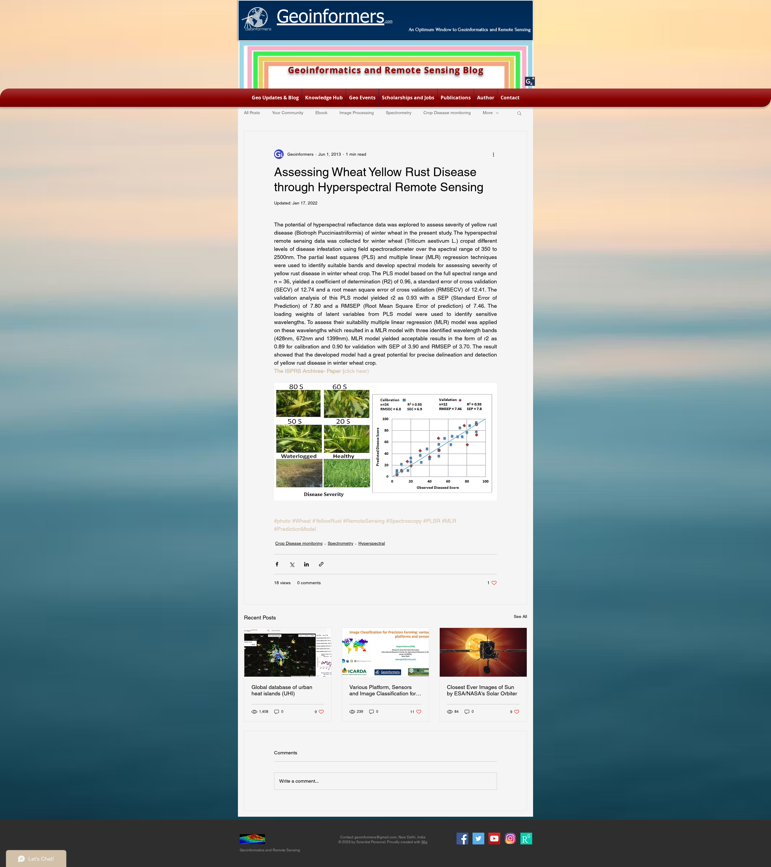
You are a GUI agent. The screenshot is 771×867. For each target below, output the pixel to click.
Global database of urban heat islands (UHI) (281, 690)
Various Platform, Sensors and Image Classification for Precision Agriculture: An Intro (385, 690)
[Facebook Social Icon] (462, 838)
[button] (519, 113)
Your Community (287, 112)
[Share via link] (321, 564)
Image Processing (356, 112)
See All (520, 616)
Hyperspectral (371, 543)
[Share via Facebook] (277, 564)
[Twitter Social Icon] (478, 838)
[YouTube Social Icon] (494, 838)
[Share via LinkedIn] (306, 564)
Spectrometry (398, 112)
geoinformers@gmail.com (375, 837)
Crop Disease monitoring (447, 112)
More (488, 112)
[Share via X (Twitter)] (292, 564)
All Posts (252, 112)
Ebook (321, 112)
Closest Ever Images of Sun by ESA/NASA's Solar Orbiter (482, 690)
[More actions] (493, 154)
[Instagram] (510, 838)
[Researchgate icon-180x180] (526, 838)
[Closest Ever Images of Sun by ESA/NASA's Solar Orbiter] (483, 652)
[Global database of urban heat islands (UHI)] (287, 652)
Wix (424, 842)
